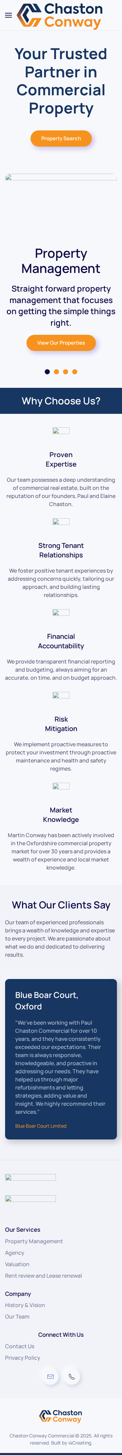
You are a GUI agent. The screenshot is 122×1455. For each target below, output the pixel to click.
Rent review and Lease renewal (43, 1275)
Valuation (17, 1264)
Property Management (34, 1241)
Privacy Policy (22, 1357)
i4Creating (79, 1442)
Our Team (17, 1316)
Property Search (61, 138)
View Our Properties (61, 342)
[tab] (47, 371)
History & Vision (25, 1305)
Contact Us (19, 1346)
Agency (14, 1252)
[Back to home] (61, 15)
